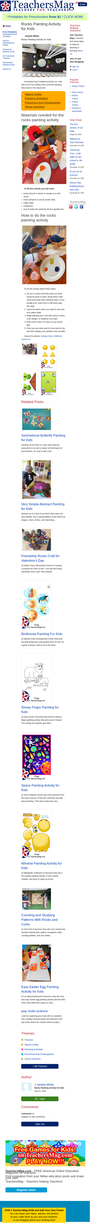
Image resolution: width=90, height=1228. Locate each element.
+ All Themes (40, 1066)
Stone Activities (35, 106)
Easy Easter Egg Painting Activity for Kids (40, 989)
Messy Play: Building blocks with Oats (77, 186)
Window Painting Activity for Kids (41, 866)
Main (8, 26)
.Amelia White (45, 1084)
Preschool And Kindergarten (43, 102)
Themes (29, 1040)
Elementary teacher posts (9, 63)
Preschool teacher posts (9, 50)
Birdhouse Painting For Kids (41, 634)
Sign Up (39, 1124)
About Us (7, 69)
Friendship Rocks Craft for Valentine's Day (40, 558)
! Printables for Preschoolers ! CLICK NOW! (45, 17)
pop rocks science (34, 1011)
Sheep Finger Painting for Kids (40, 710)
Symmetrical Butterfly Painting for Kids (43, 438)
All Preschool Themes (8, 57)
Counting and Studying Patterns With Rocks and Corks (39, 919)
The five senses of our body (76, 127)
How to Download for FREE (8, 43)
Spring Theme (78, 86)
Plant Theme (77, 92)
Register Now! (26, 1190)
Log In (75, 70)
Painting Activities (36, 98)
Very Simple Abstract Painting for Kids (42, 506)
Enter (82, 4)
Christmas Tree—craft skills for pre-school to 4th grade (76, 157)
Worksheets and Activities (10, 34)
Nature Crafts (33, 94)
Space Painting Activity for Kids (40, 788)
